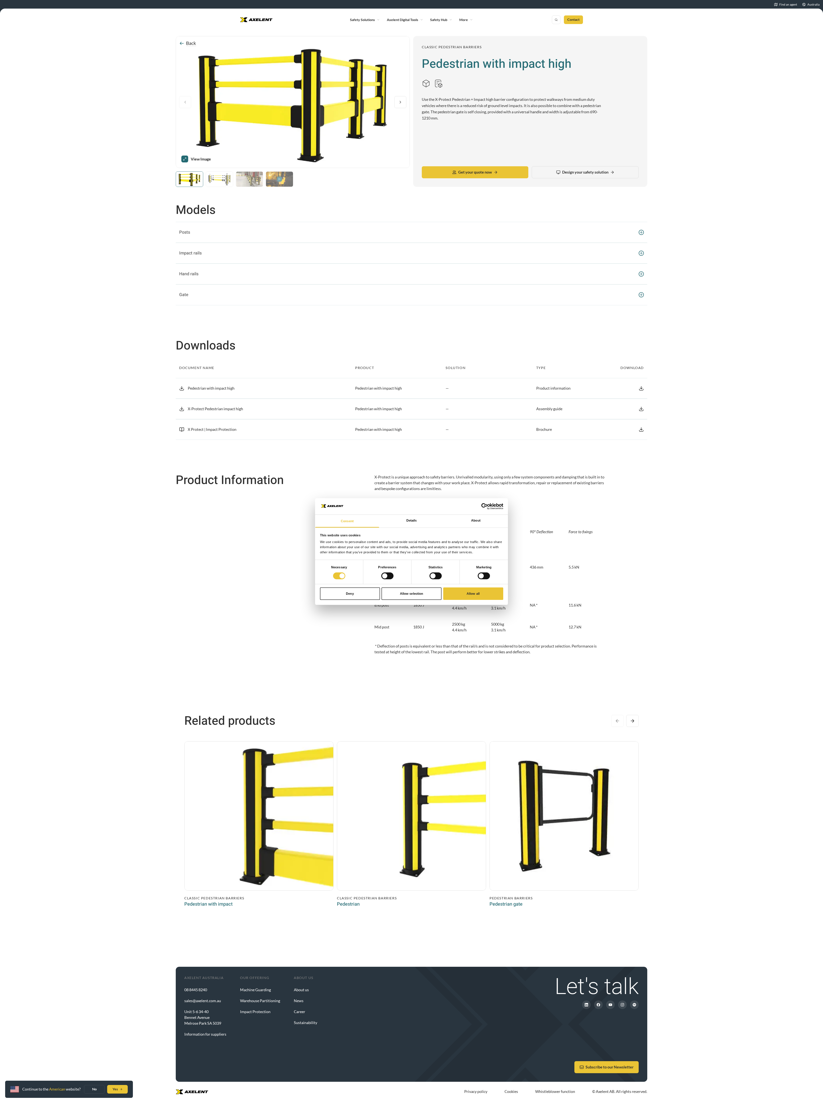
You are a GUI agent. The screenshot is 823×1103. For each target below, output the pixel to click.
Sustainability (305, 1022)
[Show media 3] (249, 179)
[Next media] (400, 102)
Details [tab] (411, 520)
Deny (350, 593)
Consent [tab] (347, 521)
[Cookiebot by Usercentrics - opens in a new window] (484, 506)
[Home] (256, 19)
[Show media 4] (279, 179)
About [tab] (476, 520)
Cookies (511, 1091)
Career (299, 1011)
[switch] (387, 575)
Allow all (473, 593)
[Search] (556, 19)
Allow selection (411, 593)
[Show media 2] (219, 179)
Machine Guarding (255, 989)
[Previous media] (185, 102)
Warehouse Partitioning (260, 1000)
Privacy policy (475, 1091)
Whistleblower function (555, 1091)
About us (301, 989)
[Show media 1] (189, 179)
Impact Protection (255, 1011)
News (298, 1000)
